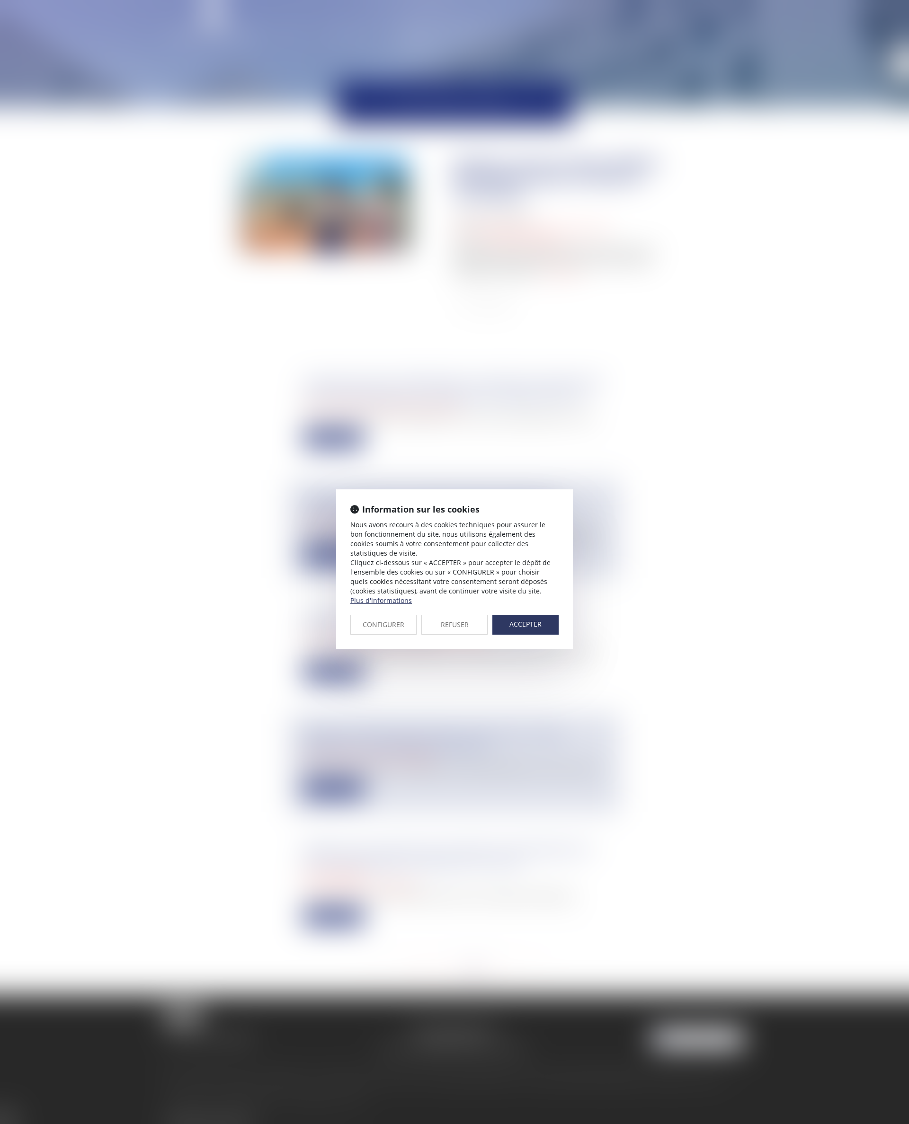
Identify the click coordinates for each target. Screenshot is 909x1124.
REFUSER (455, 624)
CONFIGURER (383, 624)
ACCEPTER (525, 624)
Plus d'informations (381, 600)
